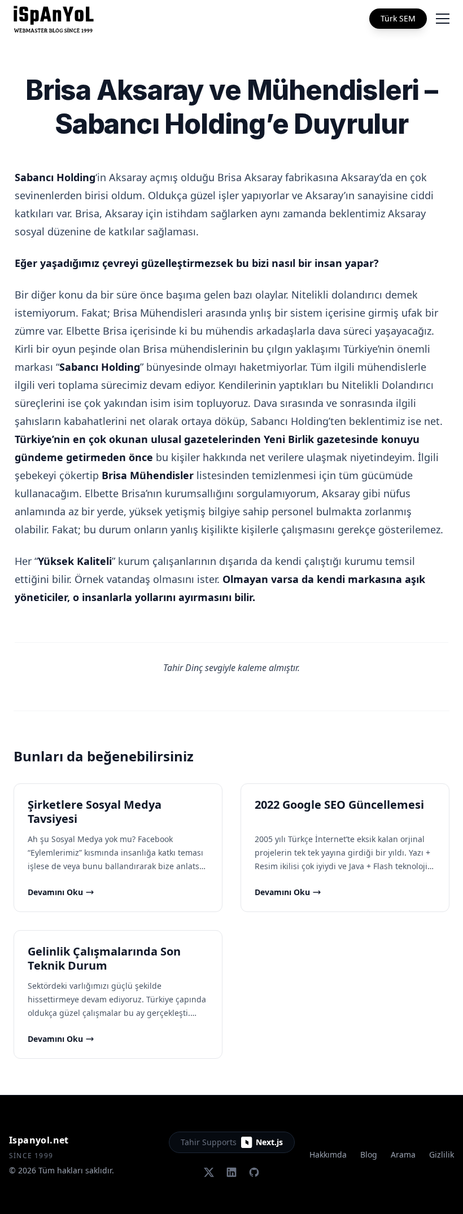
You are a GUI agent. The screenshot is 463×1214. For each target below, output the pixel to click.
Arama (403, 1154)
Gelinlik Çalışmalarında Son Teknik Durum (104, 958)
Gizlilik (441, 1154)
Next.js (269, 1142)
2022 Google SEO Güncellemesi (339, 804)
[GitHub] (254, 1172)
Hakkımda (328, 1154)
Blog (368, 1154)
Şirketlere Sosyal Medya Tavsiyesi (94, 811)
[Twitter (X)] (209, 1172)
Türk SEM (398, 18)
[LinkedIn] (231, 1172)
